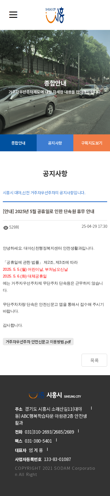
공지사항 (55, 143)
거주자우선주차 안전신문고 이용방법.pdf (38, 341)
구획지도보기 (91, 143)
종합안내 (18, 143)
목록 (94, 360)
